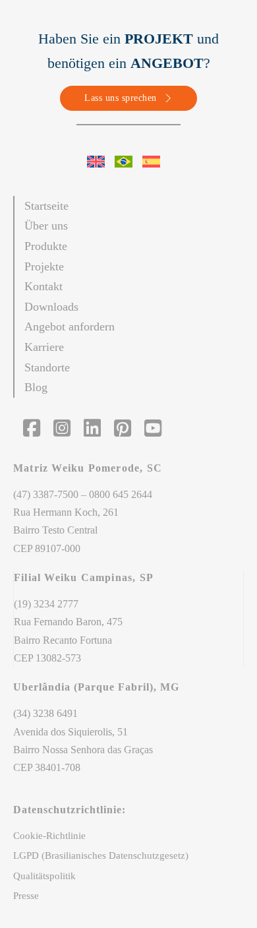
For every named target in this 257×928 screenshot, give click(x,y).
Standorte (47, 367)
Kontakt (43, 286)
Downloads (51, 306)
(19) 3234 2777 (46, 603)
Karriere (44, 347)
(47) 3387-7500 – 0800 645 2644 (82, 494)
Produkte (45, 246)
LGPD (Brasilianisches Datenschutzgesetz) (100, 855)
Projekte (44, 266)
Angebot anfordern (69, 326)
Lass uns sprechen (120, 98)
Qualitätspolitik (44, 876)
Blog (35, 387)
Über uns (46, 225)
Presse (26, 895)
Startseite (46, 205)
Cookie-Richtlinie (49, 835)
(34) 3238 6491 (45, 713)
